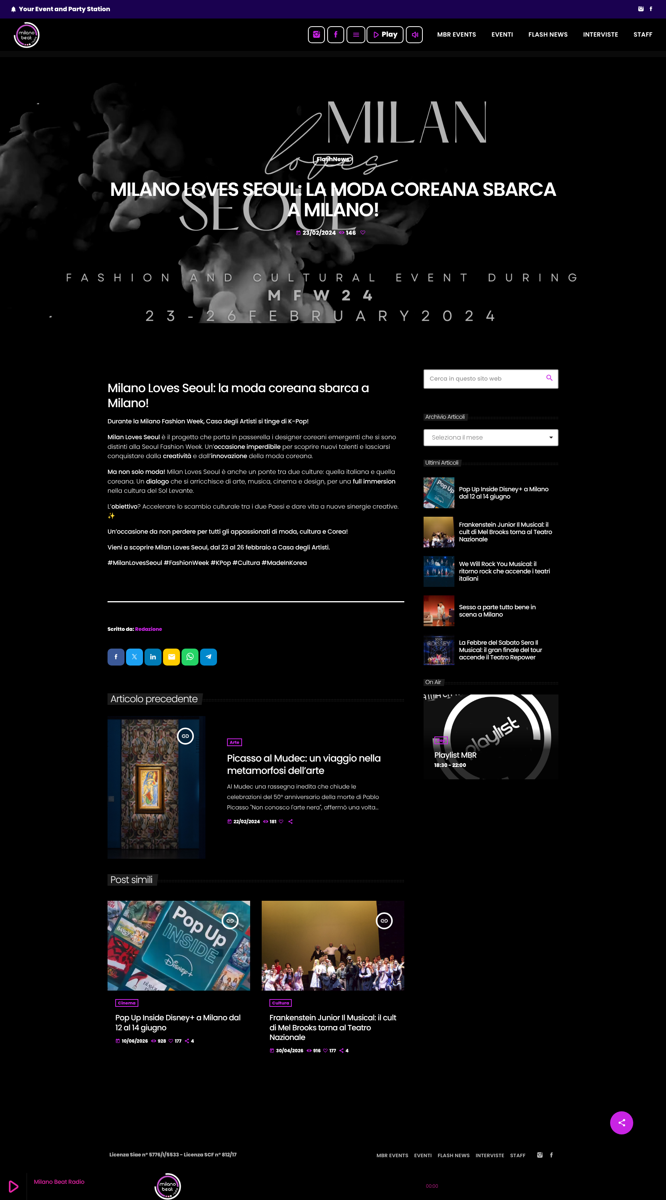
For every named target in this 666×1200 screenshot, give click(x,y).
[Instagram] (641, 9)
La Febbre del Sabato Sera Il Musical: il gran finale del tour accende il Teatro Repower (500, 650)
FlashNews (333, 160)
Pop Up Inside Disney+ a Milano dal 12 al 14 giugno (177, 1022)
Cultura (280, 1003)
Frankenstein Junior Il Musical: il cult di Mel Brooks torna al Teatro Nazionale (332, 1027)
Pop (441, 740)
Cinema (126, 1003)
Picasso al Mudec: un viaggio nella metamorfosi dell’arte (304, 764)
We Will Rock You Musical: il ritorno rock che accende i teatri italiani (504, 571)
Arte (234, 742)
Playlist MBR (455, 755)
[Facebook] (651, 9)
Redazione (148, 629)
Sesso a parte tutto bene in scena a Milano (497, 611)
